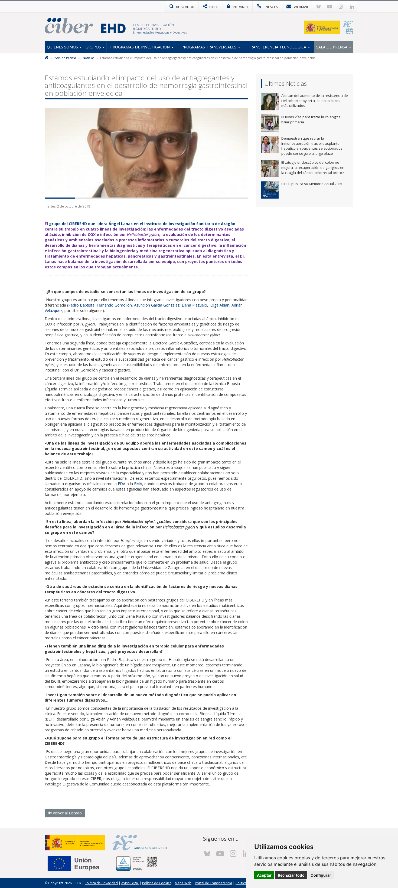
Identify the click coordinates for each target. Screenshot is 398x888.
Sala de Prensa (332, 47)
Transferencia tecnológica (277, 47)
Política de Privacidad (101, 883)
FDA (122, 483)
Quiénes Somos (63, 47)
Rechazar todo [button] (291, 875)
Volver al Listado (67, 812)
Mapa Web (183, 883)
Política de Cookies (156, 883)
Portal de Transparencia (213, 883)
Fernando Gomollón (114, 305)
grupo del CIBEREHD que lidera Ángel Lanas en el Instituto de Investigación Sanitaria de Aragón (142, 223)
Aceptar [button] (264, 875)
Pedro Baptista (81, 305)
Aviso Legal (130, 883)
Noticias (88, 58)
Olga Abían (219, 305)
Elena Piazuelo (194, 305)
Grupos (94, 47)
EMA (138, 483)
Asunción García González (157, 305)
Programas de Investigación (140, 47)
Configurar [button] (321, 875)
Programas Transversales (209, 47)
